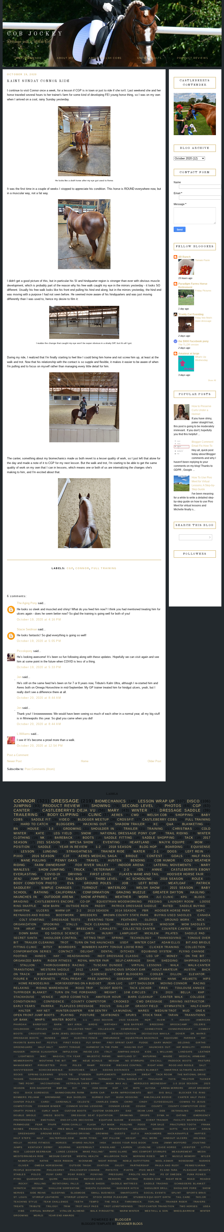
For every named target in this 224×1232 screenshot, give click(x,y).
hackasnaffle (178, 1133)
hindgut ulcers (175, 1138)
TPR (17, 928)
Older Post (154, 761)
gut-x (135, 1133)
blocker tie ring (192, 1092)
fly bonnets (44, 978)
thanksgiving (169, 937)
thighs (19, 1079)
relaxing (21, 987)
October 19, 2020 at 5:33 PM (39, 667)
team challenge (56, 1202)
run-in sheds (95, 1183)
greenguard (23, 1047)
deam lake (146, 1111)
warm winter (129, 1211)
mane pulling (33, 860)
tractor (188, 1079)
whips (40, 1019)
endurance (111, 1038)
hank (172, 978)
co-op (85, 901)
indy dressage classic (118, 956)
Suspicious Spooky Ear (125, 969)
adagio (185, 1020)
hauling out (133, 1047)
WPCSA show (81, 842)
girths (201, 1042)
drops (145, 1115)
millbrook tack (116, 1156)
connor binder (49, 1106)
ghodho (158, 1129)
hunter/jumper (69, 1010)
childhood (21, 1029)
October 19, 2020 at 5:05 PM (39, 641)
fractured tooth (183, 1124)
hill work (150, 1138)
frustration (118, 1129)
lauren (126, 1147)
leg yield (63, 833)
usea (206, 1206)
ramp (91, 1065)
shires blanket (146, 1070)
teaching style (25, 1202)
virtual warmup (42, 1211)
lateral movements (172, 865)
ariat (30, 928)
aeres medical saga (98, 856)
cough (141, 1106)
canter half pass (191, 1097)
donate (200, 1111)
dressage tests (66, 919)
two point (26, 1083)
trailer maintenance (134, 924)
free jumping (99, 978)
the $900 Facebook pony (193, 341)
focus (105, 1006)
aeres (117, 815)
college (197, 996)
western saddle (55, 969)
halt (40, 1138)
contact (66, 951)
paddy (100, 905)
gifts (174, 1129)
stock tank (152, 1015)
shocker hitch (128, 1188)
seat (93, 1070)
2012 (79, 969)
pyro (17, 1179)
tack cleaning (97, 924)
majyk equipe (172, 842)
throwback (133, 1202)
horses (61, 1142)
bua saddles (76, 1097)
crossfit (125, 819)
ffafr (52, 1124)
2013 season (98, 910)
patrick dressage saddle (134, 905)
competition (23, 1106)
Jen (19, 677)
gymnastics (174, 1006)
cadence (99, 974)
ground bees (50, 1133)
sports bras (196, 1193)
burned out (101, 1097)
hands (40, 956)
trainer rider (176, 1202)
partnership (139, 1165)
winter (139, 810)
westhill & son (156, 1211)
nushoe (204, 1161)
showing (100, 806)
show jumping (51, 869)
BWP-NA (62, 1088)
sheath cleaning (98, 1188)
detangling (180, 1111)
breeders (88, 915)
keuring (65, 1147)
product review (61, 806)
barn (57, 1024)
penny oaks (66, 860)
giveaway (125, 978)
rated (168, 905)
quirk (53, 1179)
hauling (197, 892)
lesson (27, 851)
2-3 (126, 869)
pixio (18, 856)
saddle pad (195, 933)
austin (190, 969)
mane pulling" (93, 1151)
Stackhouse (24, 996)
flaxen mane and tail (139, 874)
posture (87, 1015)
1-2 (98, 847)
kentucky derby (40, 1147)
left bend (148, 883)
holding (200, 1138)
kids (148, 1052)
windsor (167, 924)
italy (108, 1052)
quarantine (35, 1179)
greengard (26, 1133)
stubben (85, 1074)
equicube (171, 1038)
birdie (93, 1024)
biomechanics (110, 801)
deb (162, 1111)
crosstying (37, 1033)
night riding (107, 1161)
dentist (203, 928)
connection (153, 1029)
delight (87, 951)
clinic (95, 815)
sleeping (58, 1193)
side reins (38, 1193)
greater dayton (168, 892)
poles (77, 1065)
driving (75, 874)
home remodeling (34, 983)
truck (79, 869)
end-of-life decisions (77, 1120)
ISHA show (99, 1088)
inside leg (91, 1052)
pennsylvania (195, 1165)
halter (25, 1010)
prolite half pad (142, 1174)
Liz (126, 1088)
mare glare (118, 1151)
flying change (192, 951)
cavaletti (108, 928)
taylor (201, 1197)
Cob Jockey (35, 34)
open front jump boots (34, 1015)
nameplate (26, 1161)
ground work (177, 919)
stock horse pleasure (110, 1197)
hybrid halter (83, 1142)
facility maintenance (190, 1120)
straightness (79, 851)
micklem (152, 933)
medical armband (192, 1056)
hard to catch (34, 824)
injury (107, 933)
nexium (114, 1060)
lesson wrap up (156, 801)
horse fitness (39, 1142)
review (105, 1065)
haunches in (25, 897)
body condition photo (35, 883)
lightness (26, 1056)
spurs (131, 1015)
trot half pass (86, 1206)
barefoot (40, 1024)
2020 (169, 992)
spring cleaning (40, 1074)
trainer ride (113, 851)
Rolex (197, 878)
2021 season (48, 842)
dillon (176, 974)
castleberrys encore (54, 901)
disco (193, 801)
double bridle (25, 1115)
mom (199, 842)
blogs (199, 897)
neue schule (92, 1060)
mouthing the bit (52, 1060)
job (125, 883)
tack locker (141, 987)
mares (143, 1010)
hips (206, 978)
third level (106, 878)
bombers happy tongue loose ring (112, 947)
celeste (83, 1102)
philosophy (55, 1170)
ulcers (42, 910)
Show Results (149, 58)
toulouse (155, 1079)
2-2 (79, 910)
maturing (149, 1056)
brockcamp (178, 1024)
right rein (174, 1179)
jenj (18, 878)
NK (42, 837)
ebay (64, 1038)
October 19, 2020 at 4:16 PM (39, 619)
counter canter (176, 928)
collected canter (139, 928)
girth (90, 933)
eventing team (101, 919)
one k (200, 1010)
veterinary (104, 869)
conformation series (32, 951)
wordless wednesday (150, 1083)
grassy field (146, 1006)
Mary (113, 810)
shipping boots (197, 960)
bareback (64, 837)
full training (104, 568)
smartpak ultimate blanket (185, 1070)
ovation (103, 1165)
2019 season (171, 878)
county (157, 1106)
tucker (205, 1079)
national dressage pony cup (128, 833)
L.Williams (23, 733)
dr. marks (198, 1033)
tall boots (76, 878)
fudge (143, 1042)
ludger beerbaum (37, 1151)
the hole (112, 1202)
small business (103, 1193)
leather (204, 1052)
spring (118, 937)
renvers (114, 1179)
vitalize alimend (72, 1211)
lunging (50, 851)
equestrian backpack (142, 1038)
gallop (123, 1006)
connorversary (180, 1029)
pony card (54, 1174)
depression (97, 1033)
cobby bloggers (128, 974)
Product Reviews (192, 58)
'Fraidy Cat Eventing (190, 314)
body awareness (51, 974)
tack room (164, 1074)
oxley (119, 1165)
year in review (74, 847)
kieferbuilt (85, 1147)
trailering (26, 815)
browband (52, 1097)
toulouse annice (190, 987)
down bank (28, 933)
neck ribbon (63, 1161)
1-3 (51, 828)
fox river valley (91, 865)
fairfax (47, 1006)
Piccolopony (24, 651)
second (37, 1188)
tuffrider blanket (30, 992)
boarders (67, 947)
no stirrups (134, 1060)
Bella (186, 992)
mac (43, 1056)
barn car (98, 1092)
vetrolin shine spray (83, 1083)
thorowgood (39, 1079)
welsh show (148, 887)
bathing (41, 892)
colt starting (31, 919)
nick (201, 919)
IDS (140, 869)
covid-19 (52, 874)
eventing (111, 842)
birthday (110, 1024)
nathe (44, 1161)
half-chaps (200, 1006)
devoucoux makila (156, 1033)
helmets (189, 978)
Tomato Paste (202, 260)
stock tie (66, 1074)
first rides (71, 1042)
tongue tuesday (80, 1079)
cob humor (164, 860)
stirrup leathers (45, 1197)
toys (172, 1079)
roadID (205, 1179)
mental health (87, 1156)
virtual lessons (146, 965)
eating (181, 1115)
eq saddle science (62, 933)
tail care (183, 1197)
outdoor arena (59, 897)
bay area (75, 1024)
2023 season (128, 1020)
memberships (23, 1060)
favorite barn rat (27, 1042)
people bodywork (27, 1170)
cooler (156, 974)
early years (24, 1006)
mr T (163, 1156)
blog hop (148, 847)
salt (202, 1065)
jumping (22, 806)
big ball (165, 1092)
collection (195, 947)
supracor (129, 1074)
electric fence (86, 1038)
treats (19, 1206)
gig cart (189, 1129)
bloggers (65, 824)
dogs (172, 851)
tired (58, 1079)
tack (189, 837)
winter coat (145, 942)
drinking (126, 1115)
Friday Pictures (203, 290)
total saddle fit (129, 1079)
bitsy (47, 947)
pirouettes (46, 1065)
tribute (35, 1206)
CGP (70, 568)
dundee (50, 1038)
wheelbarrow (184, 1211)
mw (74, 1060)
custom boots (76, 1111)
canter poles (24, 1102)
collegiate (106, 1029)
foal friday (71, 978)
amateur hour (108, 996)
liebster (188, 1147)
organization (25, 924)
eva (70, 883)
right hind (155, 1065)
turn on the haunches (94, 942)
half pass (201, 856)
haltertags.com (62, 1138)
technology (140, 937)
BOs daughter (40, 1088)
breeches (85, 928)
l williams (165, 1052)
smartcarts (129, 1193)
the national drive (191, 1074)
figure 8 (21, 978)
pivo (63, 1065)
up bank (21, 1019)
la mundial (123, 1010)
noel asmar (164, 1161)
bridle (132, 856)
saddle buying (192, 905)
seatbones (110, 1015)
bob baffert (133, 1024)
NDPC (200, 910)
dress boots (54, 1115)
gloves (151, 919)
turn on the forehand (75, 992)
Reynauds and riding (32, 915)
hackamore (153, 1133)
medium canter (60, 1156)
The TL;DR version (188, 344)
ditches (127, 951)
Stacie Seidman (27, 629)
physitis (112, 1170)
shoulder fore (185, 1188)
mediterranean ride (29, 1156)
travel (92, 860)
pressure (116, 1174)
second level (138, 806)
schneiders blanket (189, 1183)
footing (20, 956)
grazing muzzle (131, 892)
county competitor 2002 (187, 1106)
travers (199, 1202)
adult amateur (165, 969)
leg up (153, 956)
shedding (169, 960)
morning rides (144, 1156)
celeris (199, 1024)
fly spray (93, 1042)
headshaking (78, 956)
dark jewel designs (67, 1033)
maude (168, 1056)
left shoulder (141, 983)
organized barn (27, 960)
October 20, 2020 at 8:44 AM (39, 697)
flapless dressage (77, 1006)
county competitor (89, 1001)
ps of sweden (171, 1174)
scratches (77, 1070)
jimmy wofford (175, 1142)
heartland (139, 842)
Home (84, 761)
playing (67, 1015)
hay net (43, 1010)
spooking (51, 924)
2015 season (181, 887)
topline (154, 1202)
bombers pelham (26, 1097)
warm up (62, 910)
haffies (200, 1133)
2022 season (103, 1020)
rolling (40, 1183)
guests (119, 1133)
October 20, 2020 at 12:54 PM (40, 745)
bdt (150, 1092)
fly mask (108, 1124)
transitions (195, 1015)
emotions (48, 1120)
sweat (146, 1074)
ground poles (97, 883)
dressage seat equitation (92, 1115)
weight (110, 992)
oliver (23, 1165)
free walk (65, 1129)
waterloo (117, 887)
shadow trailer (130, 824)
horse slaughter (44, 1052)
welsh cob (157, 815)
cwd (135, 815)
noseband (186, 1161)
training (155, 828)
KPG (184, 897)
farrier (189, 1038)
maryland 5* (126, 1056)
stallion (27, 965)
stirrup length (76, 1197)
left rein (194, 851)
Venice (47, 996)
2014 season (125, 910)
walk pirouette (102, 1211)
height (131, 1138)
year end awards (61, 1215)
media (202, 1151)
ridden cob (152, 1179)
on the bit (195, 956)
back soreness (37, 1092)
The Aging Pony (27, 603)
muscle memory (184, 1156)
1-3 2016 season (185, 1083)
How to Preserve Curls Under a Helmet (201, 410)
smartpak (22, 910)
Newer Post (14, 761)
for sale (157, 1124)
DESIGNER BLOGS (130, 1223)
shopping (184, 815)
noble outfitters (136, 1161)
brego (79, 974)
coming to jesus (192, 1102)
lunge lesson (66, 1151)
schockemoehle (51, 1070)
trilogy (52, 1206)
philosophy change (85, 1170)
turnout (90, 887)
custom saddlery (106, 1111)
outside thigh (80, 1165)
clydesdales (163, 1102)
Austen (114, 860)
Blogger (123, 1219)
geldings (140, 1129)
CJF (66, 856)
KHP (201, 992)
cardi (45, 1102)
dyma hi (163, 1115)
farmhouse (22, 1124)
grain (206, 1129)
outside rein (77, 905)
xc (155, 824)
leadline (144, 1147)
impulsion (70, 1052)
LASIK (94, 969)
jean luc (115, 983)
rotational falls (65, 1183)
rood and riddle (181, 1065)
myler (205, 1156)
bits (66, 928)
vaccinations (50, 1083)
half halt (45, 1047)
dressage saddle (180, 810)
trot (64, 942)
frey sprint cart (120, 1042)
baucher (49, 928)
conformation (96, 892)
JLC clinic (165, 897)
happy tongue (69, 1047)
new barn (51, 905)
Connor (82, 568)
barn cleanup (140, 996)
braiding (21, 901)
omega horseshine (49, 1165)
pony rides (76, 1174)
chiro (128, 1102)
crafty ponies (25, 1111)
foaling (126, 1124)
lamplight (129, 933)
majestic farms (99, 1056)
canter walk (171, 996)
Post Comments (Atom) (40, 769)
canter (22, 810)
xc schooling (139, 878)
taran (173, 1015)
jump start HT (43, 878)
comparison (130, 1029)
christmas (182, 828)
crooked (121, 1001)
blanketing (192, 824)
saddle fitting (118, 837)
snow (86, 833)
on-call (156, 1060)
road (191, 1179)
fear (38, 1124)
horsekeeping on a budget (78, 983)
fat (203, 1038)
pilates (172, 933)
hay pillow (111, 1138)
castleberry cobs (159, 819)
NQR (147, 1020)
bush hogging (127, 1097)
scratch (20, 1188)
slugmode (78, 1193)
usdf (124, 942)
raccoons (70, 1179)
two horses (189, 1206)
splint (176, 1193)
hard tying (88, 1138)
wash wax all (116, 1083)
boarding (174, 847)
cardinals (63, 1102)
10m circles (134, 992)
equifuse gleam (111, 1120)
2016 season (43, 856)
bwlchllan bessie (158, 1097)
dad (128, 1111)
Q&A (169, 824)
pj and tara (169, 1170)
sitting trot (94, 937)
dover (180, 1033)
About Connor (29, 58)
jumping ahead (129, 1052)
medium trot (166, 1010)
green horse (150, 978)
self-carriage (128, 960)
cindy (143, 1102)
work (144, 897)
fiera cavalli (72, 1124)
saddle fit (41, 819)
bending (138, 860)
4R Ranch (184, 256)
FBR (145, 910)
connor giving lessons (84, 1106)
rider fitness (60, 960)
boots (88, 837)
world (38, 1215)
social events (155, 1193)
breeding (157, 1024)
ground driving (78, 1133)
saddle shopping (158, 837)
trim (67, 1206)
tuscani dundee (107, 965)
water (139, 851)
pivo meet (146, 1170)
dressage (65, 800)
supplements (106, 1074)
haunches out (159, 1047)
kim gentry (97, 1010)
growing (102, 1133)
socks (18, 1074)
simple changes (56, 887)
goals (177, 856)
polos (36, 1174)
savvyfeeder (23, 1070)
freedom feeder (91, 1129)
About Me (65, 58)
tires (163, 987)
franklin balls (40, 1129)
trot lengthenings (118, 1206)
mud (186, 1010)
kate (40, 833)
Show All (212, 380)
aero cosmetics (74, 996)
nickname (86, 1161)
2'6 (155, 992)
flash (91, 1124)
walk (174, 965)
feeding (155, 901)
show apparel (94, 897)
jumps (18, 1147)
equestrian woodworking (119, 901)
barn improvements (126, 1092)
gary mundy (163, 1042)
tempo (94, 1202)
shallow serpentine (64, 1188)
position (22, 847)
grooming (72, 828)
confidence (54, 1001)
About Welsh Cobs (105, 58)
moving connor (174, 983)
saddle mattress (124, 1183)
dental (107, 951)
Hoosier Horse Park (172, 910)
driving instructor (187, 1001)
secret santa (25, 937)
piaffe (128, 1170)
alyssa (150, 1088)
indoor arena (131, 865)
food (141, 1124)
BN (16, 828)
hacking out (94, 824)
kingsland (108, 1147)
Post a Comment (17, 755)
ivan (155, 1142)
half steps (22, 1138)
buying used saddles (172, 915)
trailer (131, 828)
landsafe (185, 1052)
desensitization (124, 1033)
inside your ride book (129, 1142)
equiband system (157, 951)
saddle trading (156, 1183)
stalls (72, 924)
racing (199, 983)
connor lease (119, 1106)
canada (204, 915)
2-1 (156, 851)
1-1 (85, 1020)
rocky (23, 1183)
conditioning (25, 1001)
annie (157, 869)
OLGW (161, 1020)
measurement (182, 1151)
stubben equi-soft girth (152, 1197)
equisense (200, 847)
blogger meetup (93, 819)
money (172, 956)
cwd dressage (149, 1001)
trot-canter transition (156, 1206)
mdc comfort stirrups (149, 1151)
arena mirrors (172, 1088)
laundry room (181, 901)
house (33, 828)
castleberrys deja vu (69, 810)
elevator (197, 974)
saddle (44, 847)
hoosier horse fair (185, 874)
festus (52, 1042)
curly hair (50, 1111)
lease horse (166, 1147)
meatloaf (177, 883)
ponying (97, 1174)
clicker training (164, 947)
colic (57, 1029)
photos (173, 806)
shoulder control (60, 937)
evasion (135, 1120)
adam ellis (171, 942)
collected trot (80, 1029)
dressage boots (26, 1038)
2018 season (120, 847)
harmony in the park (102, 1047)
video (64, 819)
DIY (74, 1088)
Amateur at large (188, 353)
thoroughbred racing (64, 965)
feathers (129, 919)
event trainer (157, 1120)
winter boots (64, 1019)
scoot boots (111, 987)
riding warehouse (52, 987)
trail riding (176, 833)
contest (154, 856)
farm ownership (50, 865)
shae (151, 960)
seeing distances (116, 1070)
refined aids (93, 1179)
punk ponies (196, 1174)
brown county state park (125, 915)
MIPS (136, 1088)
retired (132, 1179)
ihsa (103, 1142)
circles (41, 1029)
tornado (104, 1079)
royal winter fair (93, 960)
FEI (84, 1088)
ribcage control (129, 1065)
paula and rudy (167, 1165)
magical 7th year (66, 1056)
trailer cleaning (39, 942)
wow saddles (193, 924)
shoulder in (102, 828)
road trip (84, 987)
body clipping (63, 815)
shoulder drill (156, 1188)
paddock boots (180, 1060)
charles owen (107, 1102)
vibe (21, 1211)
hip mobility (186, 1047)
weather (123, 897)
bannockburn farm (69, 1092)
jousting (199, 1142)
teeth (78, 1202)
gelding (184, 1042)
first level (100, 874)
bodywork (65, 915)
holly (18, 1142)
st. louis (20, 1197)
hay (57, 956)
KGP (115, 1088)
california (66, 892)
